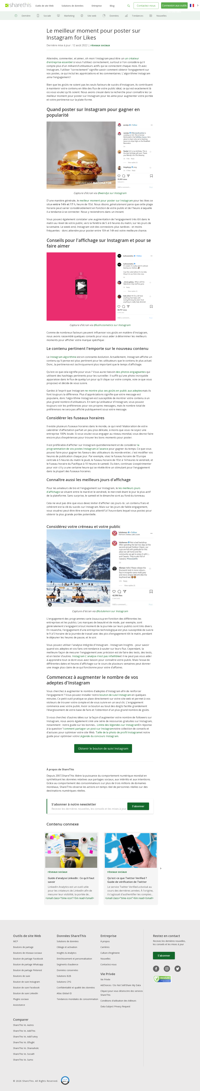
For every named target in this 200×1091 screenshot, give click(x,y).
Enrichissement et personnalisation (74, 958)
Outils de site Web (44, 5)
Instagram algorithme (63, 357)
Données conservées (67, 970)
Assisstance (19, 1004)
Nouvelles (161, 15)
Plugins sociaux (21, 999)
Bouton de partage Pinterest (27, 970)
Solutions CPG (64, 981)
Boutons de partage (23, 947)
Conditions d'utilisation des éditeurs (118, 1000)
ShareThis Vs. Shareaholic (26, 1048)
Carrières (105, 947)
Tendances (137, 15)
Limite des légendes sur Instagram (117, 725)
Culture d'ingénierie (110, 952)
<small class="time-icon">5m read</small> (69, 885)
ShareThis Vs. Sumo (23, 1059)
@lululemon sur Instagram (112, 611)
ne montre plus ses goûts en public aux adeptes (113, 390)
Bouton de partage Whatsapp (28, 964)
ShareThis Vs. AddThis (24, 1030)
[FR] (194, 5)
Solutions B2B (64, 975)
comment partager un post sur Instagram (88, 728)
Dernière (26, 15)
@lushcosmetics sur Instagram (112, 325)
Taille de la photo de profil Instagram (118, 732)
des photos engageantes (131, 372)
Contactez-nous (146, 5)
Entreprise (97, 5)
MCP (15, 941)
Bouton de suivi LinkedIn (25, 993)
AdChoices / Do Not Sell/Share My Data (120, 985)
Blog (112, 5)
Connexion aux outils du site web (174, 8)
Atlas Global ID (64, 993)
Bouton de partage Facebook (28, 958)
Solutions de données (72, 5)
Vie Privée (105, 979)
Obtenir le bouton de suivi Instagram (103, 748)
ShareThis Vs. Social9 (23, 1053)
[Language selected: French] (194, 5)
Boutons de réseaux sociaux (27, 952)
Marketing (69, 15)
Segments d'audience (67, 964)
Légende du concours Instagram (99, 736)
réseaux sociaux (100, 45)
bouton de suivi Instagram (115, 695)
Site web (92, 15)
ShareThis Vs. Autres (23, 1025)
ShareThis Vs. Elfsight (24, 1042)
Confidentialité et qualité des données (76, 987)
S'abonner (138, 806)
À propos (105, 941)
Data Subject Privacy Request (115, 1006)
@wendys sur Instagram (112, 193)
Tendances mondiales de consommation (77, 999)
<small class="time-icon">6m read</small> (129, 885)
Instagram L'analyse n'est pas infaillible (96, 656)
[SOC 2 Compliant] (65, 1081)
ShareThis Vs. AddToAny (25, 1036)
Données (114, 15)
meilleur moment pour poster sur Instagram (106, 200)
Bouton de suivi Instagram (26, 981)
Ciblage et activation (67, 947)
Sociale (47, 15)
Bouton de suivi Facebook (26, 987)
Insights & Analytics (66, 952)
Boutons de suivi (21, 975)
